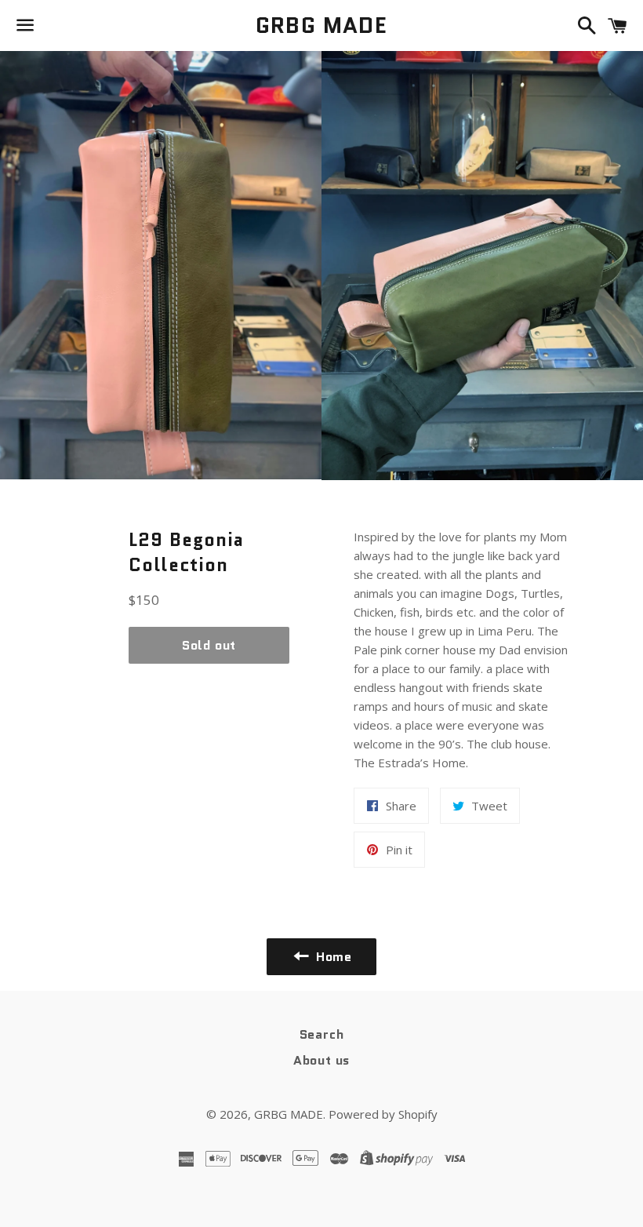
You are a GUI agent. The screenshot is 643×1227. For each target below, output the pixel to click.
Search (322, 1034)
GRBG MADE (322, 25)
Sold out (209, 645)
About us (321, 1060)
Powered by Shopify (383, 1114)
